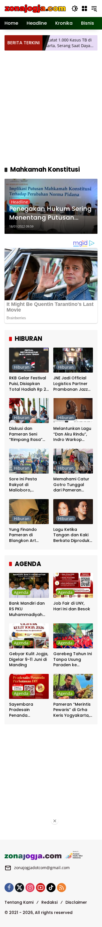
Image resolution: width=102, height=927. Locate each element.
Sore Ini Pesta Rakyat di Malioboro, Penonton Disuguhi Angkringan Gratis (28, 484)
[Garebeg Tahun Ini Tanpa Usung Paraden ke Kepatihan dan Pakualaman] (73, 635)
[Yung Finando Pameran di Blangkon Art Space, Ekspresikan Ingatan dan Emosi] (29, 511)
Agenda (21, 592)
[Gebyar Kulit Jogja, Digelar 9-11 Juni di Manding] (29, 635)
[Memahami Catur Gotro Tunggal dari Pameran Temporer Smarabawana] (73, 461)
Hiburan (21, 367)
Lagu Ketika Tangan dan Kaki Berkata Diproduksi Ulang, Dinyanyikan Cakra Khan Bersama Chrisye (73, 535)
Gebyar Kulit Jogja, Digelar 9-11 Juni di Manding (28, 659)
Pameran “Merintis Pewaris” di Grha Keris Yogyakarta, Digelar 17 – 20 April (72, 710)
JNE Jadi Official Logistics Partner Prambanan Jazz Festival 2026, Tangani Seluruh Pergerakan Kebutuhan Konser (72, 383)
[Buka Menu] (84, 8)
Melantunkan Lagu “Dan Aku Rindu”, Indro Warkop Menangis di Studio (72, 434)
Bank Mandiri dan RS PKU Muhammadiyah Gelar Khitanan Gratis (27, 609)
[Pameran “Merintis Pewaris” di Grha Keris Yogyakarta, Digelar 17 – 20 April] (73, 686)
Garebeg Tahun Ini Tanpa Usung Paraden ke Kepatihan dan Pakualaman (72, 659)
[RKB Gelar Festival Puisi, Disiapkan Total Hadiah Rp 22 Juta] (29, 360)
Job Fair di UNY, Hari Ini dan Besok (71, 606)
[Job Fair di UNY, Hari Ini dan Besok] (73, 585)
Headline (19, 202)
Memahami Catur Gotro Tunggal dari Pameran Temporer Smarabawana (71, 484)
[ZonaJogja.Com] (35, 8)
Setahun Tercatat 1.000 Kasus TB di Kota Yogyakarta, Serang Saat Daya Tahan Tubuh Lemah (47, 42)
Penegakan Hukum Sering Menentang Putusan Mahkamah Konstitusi (50, 213)
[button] (74, 8)
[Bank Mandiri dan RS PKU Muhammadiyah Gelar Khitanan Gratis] (29, 585)
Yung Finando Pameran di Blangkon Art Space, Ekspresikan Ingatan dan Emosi (28, 535)
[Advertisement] (51, 107)
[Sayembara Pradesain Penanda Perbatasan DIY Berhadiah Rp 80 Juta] (29, 686)
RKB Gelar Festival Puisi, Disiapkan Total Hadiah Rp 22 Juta (29, 383)
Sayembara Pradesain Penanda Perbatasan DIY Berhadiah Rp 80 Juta (26, 710)
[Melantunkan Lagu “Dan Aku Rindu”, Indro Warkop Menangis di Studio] (73, 410)
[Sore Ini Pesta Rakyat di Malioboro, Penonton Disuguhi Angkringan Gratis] (29, 461)
